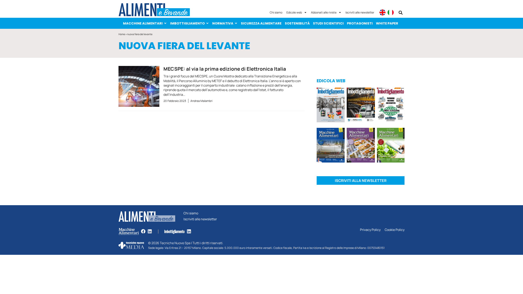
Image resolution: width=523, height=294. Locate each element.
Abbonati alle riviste (323, 12)
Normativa (222, 23)
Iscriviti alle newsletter (359, 12)
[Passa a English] (382, 12)
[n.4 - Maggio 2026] (361, 106)
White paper (387, 23)
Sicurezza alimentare (261, 23)
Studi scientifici (328, 23)
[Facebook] (143, 231)
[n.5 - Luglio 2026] (331, 106)
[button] (401, 13)
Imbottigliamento (187, 23)
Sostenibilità (297, 23)
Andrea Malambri (201, 101)
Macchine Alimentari (143, 23)
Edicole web (294, 12)
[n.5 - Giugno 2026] (331, 146)
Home (121, 34)
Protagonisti (360, 23)
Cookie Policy (395, 230)
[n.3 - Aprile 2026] (391, 106)
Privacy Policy (370, 230)
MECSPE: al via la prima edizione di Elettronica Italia (224, 68)
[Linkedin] (150, 231)
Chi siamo (276, 12)
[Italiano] (391, 12)
